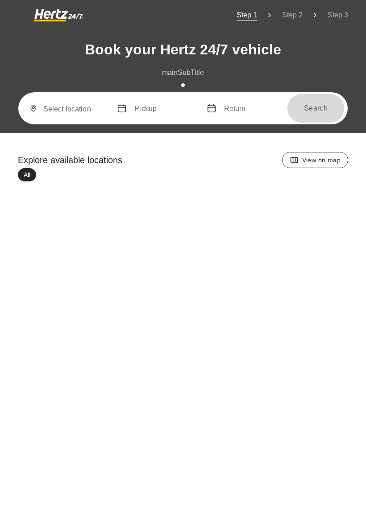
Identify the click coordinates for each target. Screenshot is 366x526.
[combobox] (72, 111)
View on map (321, 160)
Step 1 (247, 15)
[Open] (103, 109)
